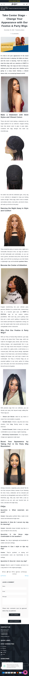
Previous (4, 575)
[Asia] (14, 230)
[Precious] (14, 286)
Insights (6, 7)
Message (4, 596)
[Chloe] (14, 387)
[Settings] (24, 4)
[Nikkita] (14, 94)
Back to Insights (14, 621)
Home (2, 7)
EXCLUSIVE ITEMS (14, 1)
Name (3, 586)
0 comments (15, 33)
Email (3, 591)
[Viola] (14, 467)
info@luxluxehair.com (5, 636)
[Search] (4, 4)
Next (26, 575)
